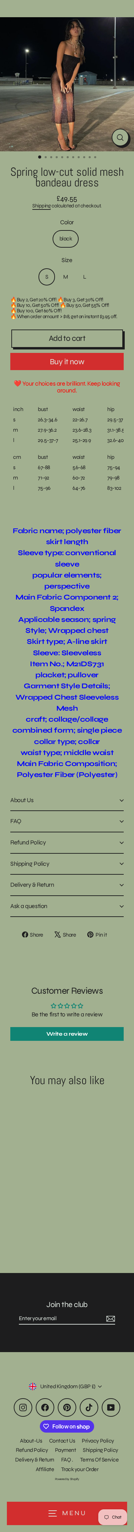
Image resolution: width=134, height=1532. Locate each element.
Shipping (41, 206)
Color (67, 222)
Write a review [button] (67, 1034)
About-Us (31, 1440)
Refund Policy (28, 842)
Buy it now (67, 361)
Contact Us (62, 1440)
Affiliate (45, 1469)
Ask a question (28, 906)
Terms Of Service (99, 1459)
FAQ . (67, 1459)
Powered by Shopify (67, 1479)
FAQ (15, 821)
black (65, 238)
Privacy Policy (98, 1440)
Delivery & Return (32, 884)
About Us (21, 800)
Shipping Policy (29, 863)
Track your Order (80, 1469)
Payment (65, 1450)
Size (67, 260)
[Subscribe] (109, 1319)
